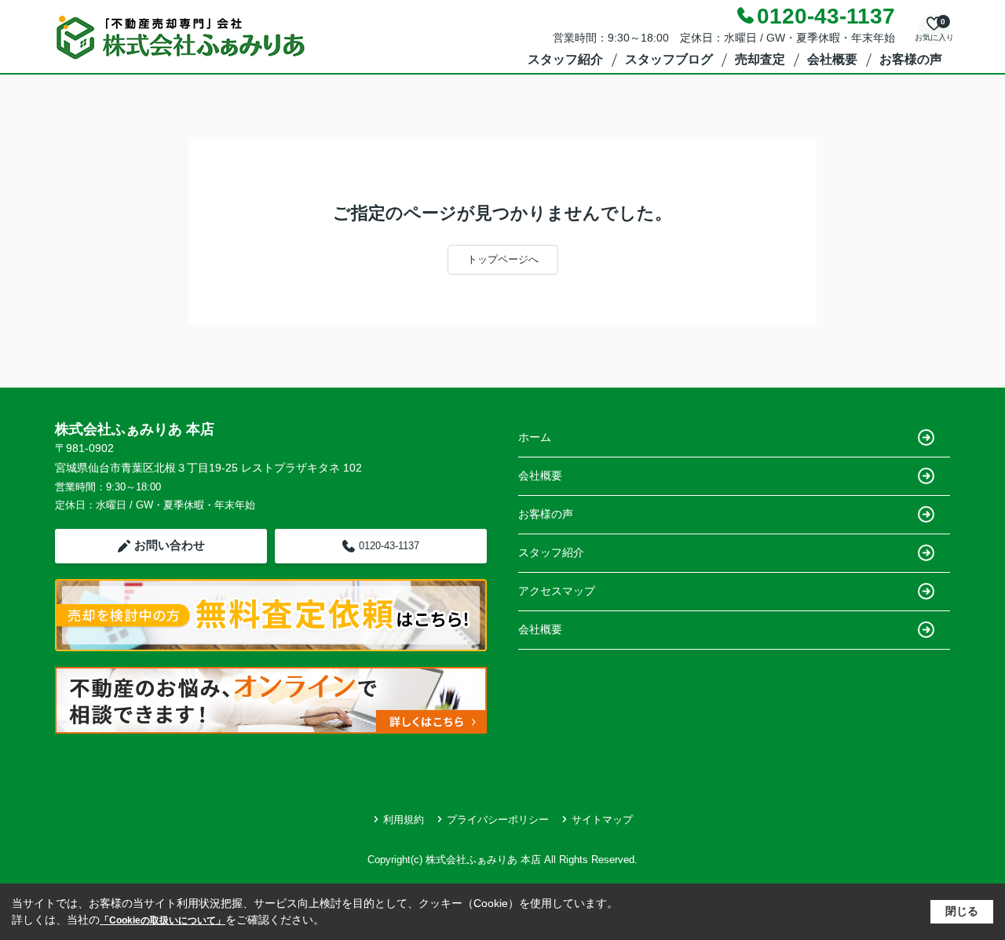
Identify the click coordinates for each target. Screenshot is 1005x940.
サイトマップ (602, 819)
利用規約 (403, 819)
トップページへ (503, 259)
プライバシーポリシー (498, 819)
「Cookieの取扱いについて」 (162, 920)
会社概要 (832, 59)
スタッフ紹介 (565, 59)
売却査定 (760, 59)
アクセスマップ (556, 591)
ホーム (534, 437)
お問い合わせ (169, 545)
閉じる (961, 911)
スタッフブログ (669, 59)
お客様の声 (910, 59)
